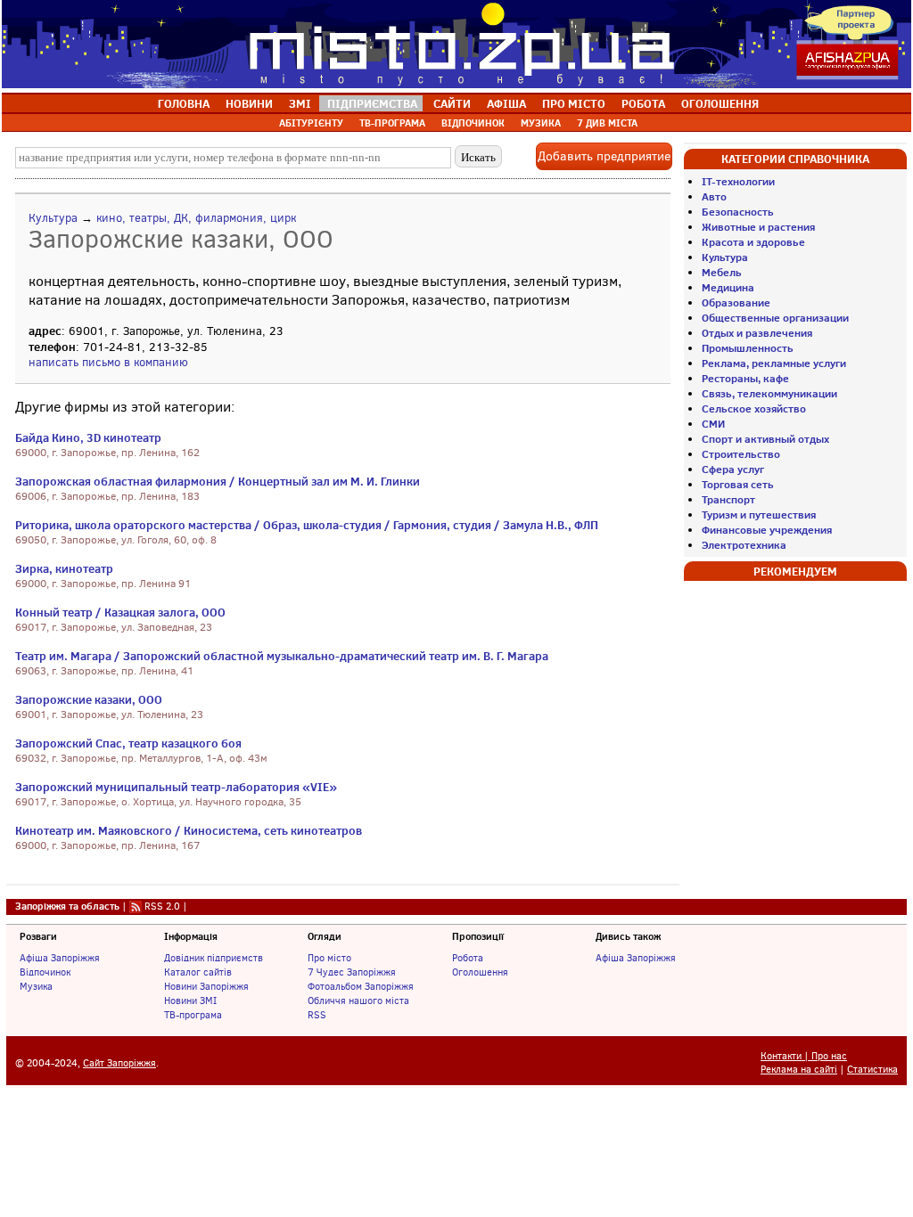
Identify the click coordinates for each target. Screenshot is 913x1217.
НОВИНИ (249, 103)
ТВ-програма (193, 1015)
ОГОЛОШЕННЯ (720, 103)
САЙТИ (452, 103)
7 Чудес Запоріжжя (352, 972)
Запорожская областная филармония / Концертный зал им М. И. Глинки (217, 481)
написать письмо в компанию (108, 362)
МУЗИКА (541, 123)
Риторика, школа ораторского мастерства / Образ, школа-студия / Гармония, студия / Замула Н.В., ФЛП (306, 525)
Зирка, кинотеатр (64, 568)
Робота (467, 958)
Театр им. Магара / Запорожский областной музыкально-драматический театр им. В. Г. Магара (281, 656)
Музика (36, 986)
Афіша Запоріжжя (60, 958)
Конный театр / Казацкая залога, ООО (120, 612)
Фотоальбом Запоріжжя (361, 986)
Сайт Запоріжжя (119, 1063)
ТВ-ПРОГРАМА (392, 123)
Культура (53, 217)
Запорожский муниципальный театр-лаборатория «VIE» (176, 787)
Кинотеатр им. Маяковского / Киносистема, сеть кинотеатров (188, 830)
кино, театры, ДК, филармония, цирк (196, 217)
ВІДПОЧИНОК (473, 123)
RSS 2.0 (162, 906)
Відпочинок (45, 972)
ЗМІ (300, 103)
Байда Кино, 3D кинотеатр (88, 437)
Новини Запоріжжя (206, 986)
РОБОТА (643, 103)
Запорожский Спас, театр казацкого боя (128, 743)
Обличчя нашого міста (358, 1000)
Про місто (329, 958)
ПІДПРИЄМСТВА (372, 103)
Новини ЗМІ (190, 1000)
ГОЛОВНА (184, 103)
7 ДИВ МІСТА (607, 123)
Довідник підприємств (213, 958)
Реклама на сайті (799, 1069)
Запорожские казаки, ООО (88, 699)
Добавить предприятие (604, 156)
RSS (317, 1015)
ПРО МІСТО (573, 103)
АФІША (506, 103)
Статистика (872, 1069)
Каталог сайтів (198, 972)
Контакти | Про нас (804, 1056)
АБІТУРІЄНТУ (311, 123)
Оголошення (480, 972)
